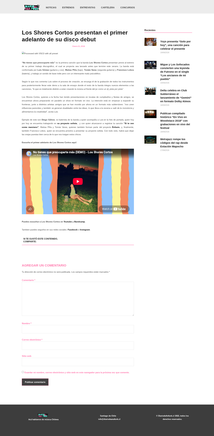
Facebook (73, 229)
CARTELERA (108, 7)
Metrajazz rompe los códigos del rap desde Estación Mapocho (174, 143)
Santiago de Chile (108, 416)
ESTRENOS (68, 7)
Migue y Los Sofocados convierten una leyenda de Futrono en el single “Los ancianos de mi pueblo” (175, 72)
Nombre (26, 323)
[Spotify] (183, 7)
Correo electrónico (32, 339)
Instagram (85, 229)
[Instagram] (172, 7)
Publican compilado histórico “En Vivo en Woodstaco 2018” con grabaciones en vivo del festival (175, 120)
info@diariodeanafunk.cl (109, 419)
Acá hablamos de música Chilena (43, 419)
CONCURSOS (127, 7)
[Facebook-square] (178, 7)
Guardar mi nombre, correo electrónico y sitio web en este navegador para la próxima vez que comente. (76, 372)
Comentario (28, 280)
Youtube (68, 221)
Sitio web (26, 356)
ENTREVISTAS (87, 7)
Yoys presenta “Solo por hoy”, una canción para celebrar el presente (175, 45)
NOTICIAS (51, 7)
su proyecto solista (67, 123)
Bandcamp (79, 221)
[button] (189, 8)
